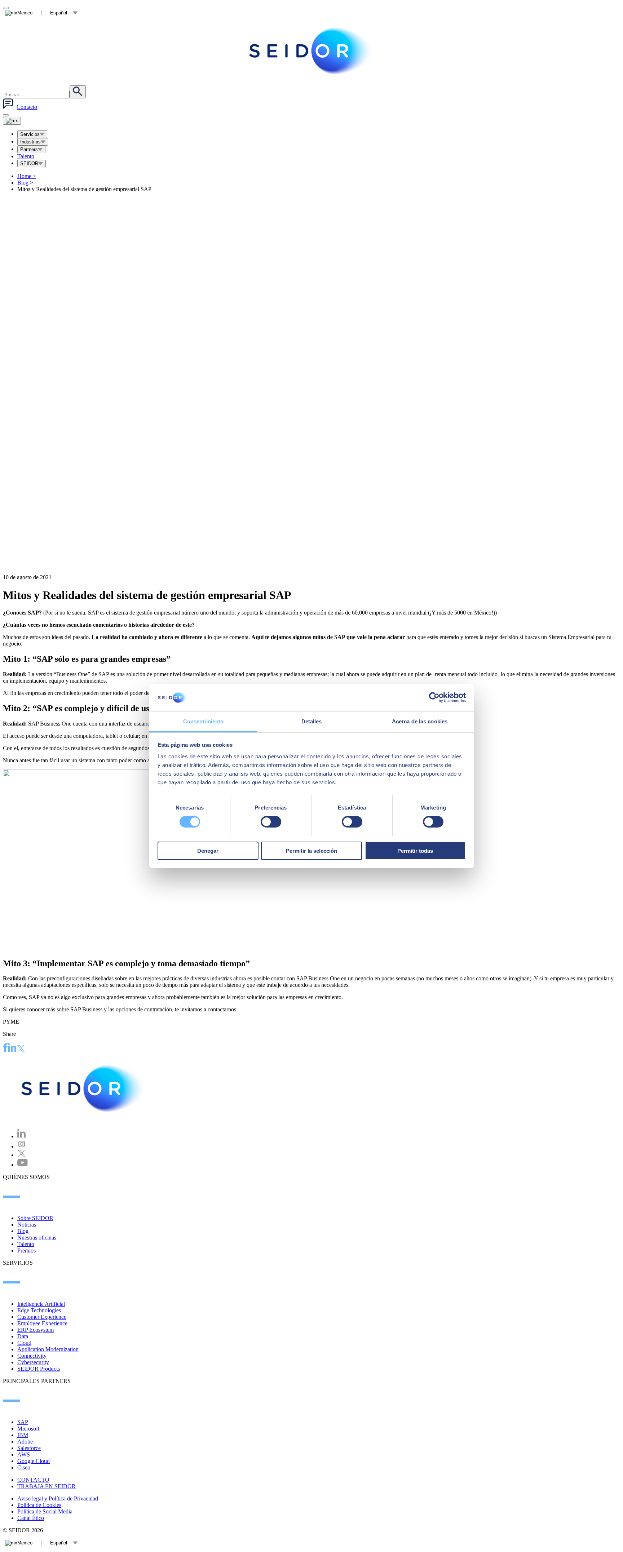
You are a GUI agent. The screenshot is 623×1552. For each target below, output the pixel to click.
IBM (22, 1435)
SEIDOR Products (38, 1369)
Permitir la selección (311, 851)
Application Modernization (48, 1349)
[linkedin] (12, 1048)
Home (26, 176)
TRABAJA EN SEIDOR (46, 1486)
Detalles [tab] (311, 721)
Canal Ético (30, 1518)
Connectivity (32, 1356)
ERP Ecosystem (35, 1330)
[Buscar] (78, 91)
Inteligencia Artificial (41, 1304)
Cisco (23, 1467)
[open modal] (6, 8)
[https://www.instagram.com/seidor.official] (21, 1146)
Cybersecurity (33, 1362)
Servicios (30, 134)
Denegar (207, 851)
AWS (23, 1454)
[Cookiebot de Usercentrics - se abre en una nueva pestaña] (434, 697)
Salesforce (29, 1448)
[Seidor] (311, 50)
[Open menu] (12, 121)
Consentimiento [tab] (203, 721)
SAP (22, 1422)
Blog (25, 182)
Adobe (25, 1441)
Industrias (30, 142)
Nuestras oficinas (36, 1237)
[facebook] (5, 1048)
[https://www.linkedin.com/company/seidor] (21, 1136)
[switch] (271, 822)
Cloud (24, 1343)
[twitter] (21, 1049)
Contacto (27, 107)
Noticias (26, 1224)
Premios (26, 1250)
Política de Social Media (44, 1511)
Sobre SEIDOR (35, 1218)
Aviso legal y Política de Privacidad (57, 1498)
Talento (25, 156)
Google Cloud (33, 1461)
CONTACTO (33, 1480)
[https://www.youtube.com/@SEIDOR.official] (22, 1165)
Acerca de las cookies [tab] (419, 721)
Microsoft (28, 1428)
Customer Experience (41, 1317)
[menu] (6, 115)
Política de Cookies (39, 1505)
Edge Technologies (39, 1310)
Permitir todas (415, 851)
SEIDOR (29, 163)
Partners (29, 149)
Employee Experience (42, 1323)
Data (22, 1336)
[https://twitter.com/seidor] (21, 1155)
